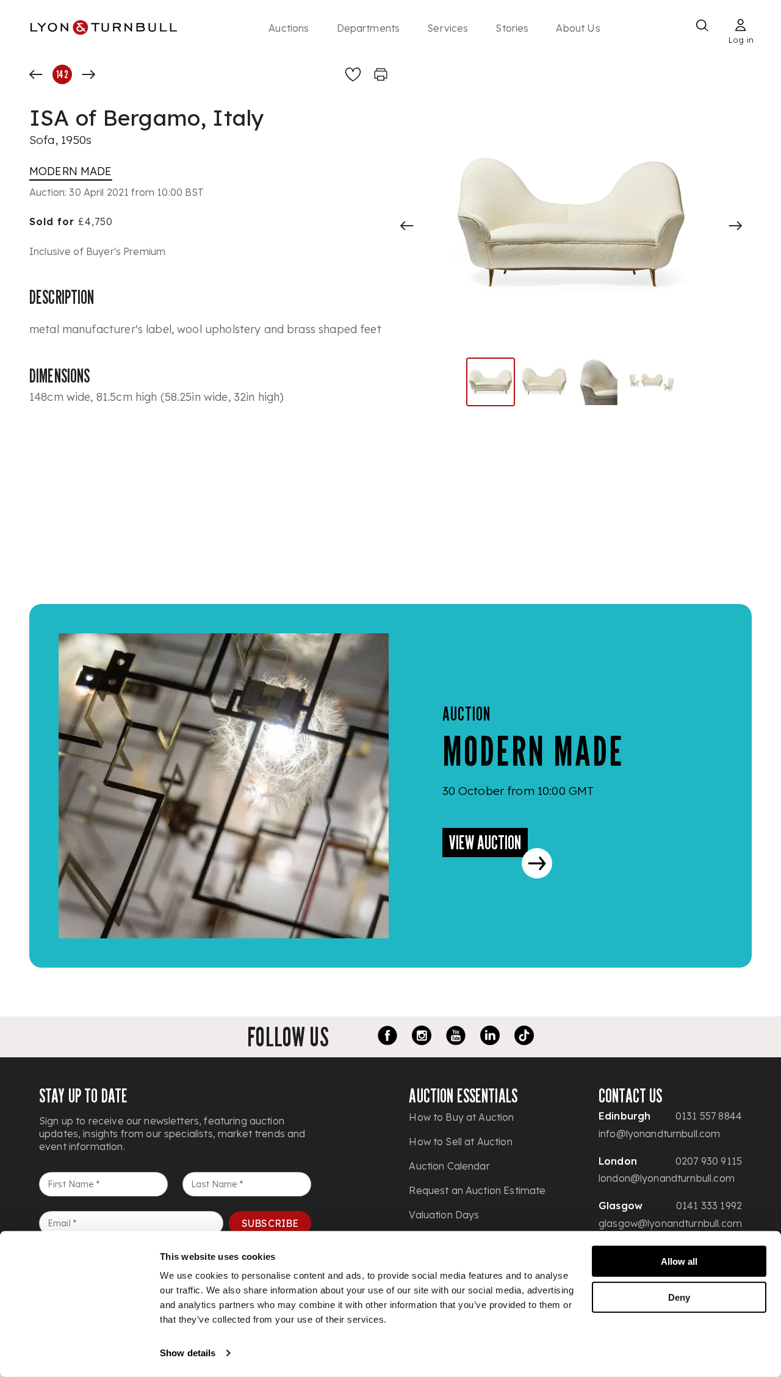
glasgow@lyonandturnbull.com (670, 1223)
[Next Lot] (88, 74)
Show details (187, 1353)
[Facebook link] (387, 1037)
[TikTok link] (524, 1037)
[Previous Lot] (36, 74)
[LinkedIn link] (490, 1037)
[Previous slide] (407, 225)
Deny (679, 1297)
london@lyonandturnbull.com (667, 1178)
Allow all (679, 1261)
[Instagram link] (421, 1037)
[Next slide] (735, 225)
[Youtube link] (456, 1037)
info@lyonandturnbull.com (660, 1133)
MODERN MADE (70, 171)
